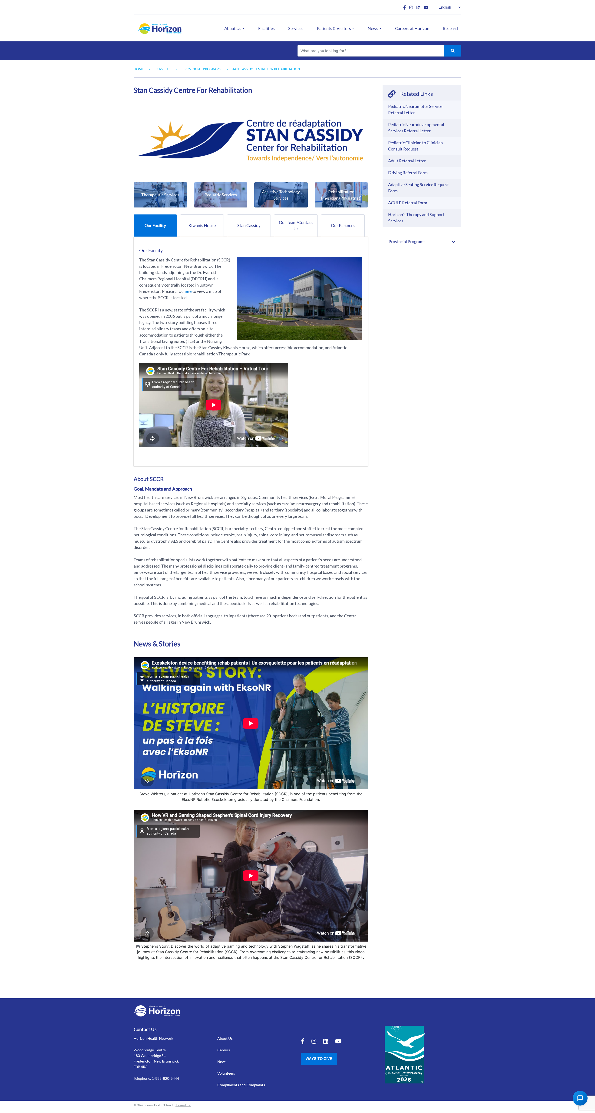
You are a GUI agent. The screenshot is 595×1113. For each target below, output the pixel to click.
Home (139, 69)
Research (451, 28)
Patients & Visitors (334, 28)
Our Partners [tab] (343, 225)
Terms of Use (183, 1105)
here (187, 291)
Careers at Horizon (412, 28)
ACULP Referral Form (407, 202)
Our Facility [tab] (155, 225)
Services (295, 28)
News (373, 28)
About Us (232, 28)
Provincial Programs (201, 69)
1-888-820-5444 (165, 1078)
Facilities (266, 28)
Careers (223, 1050)
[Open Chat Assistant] (580, 1098)
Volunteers (226, 1073)
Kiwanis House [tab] (202, 225)
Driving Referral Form (408, 172)
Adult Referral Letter (407, 160)
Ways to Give (319, 1059)
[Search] (452, 51)
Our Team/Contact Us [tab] (296, 225)
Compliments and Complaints (241, 1085)
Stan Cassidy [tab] (249, 225)
